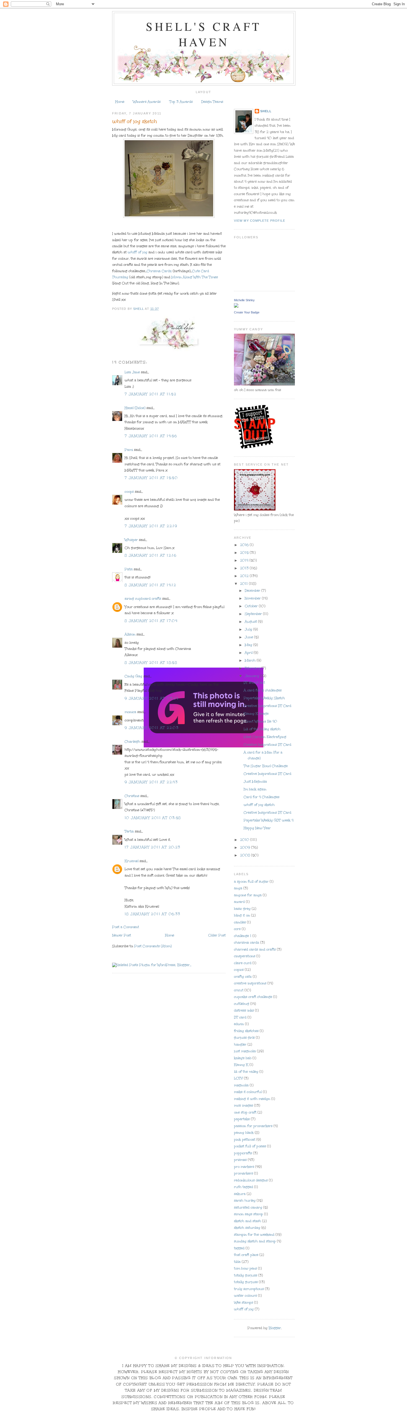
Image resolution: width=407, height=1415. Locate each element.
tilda (237, 1262)
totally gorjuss (245, 1275)
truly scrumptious (249, 1289)
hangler (240, 1044)
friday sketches (246, 1031)
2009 (245, 847)
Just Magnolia (255, 781)
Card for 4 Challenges (261, 797)
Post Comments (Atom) (153, 946)
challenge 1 (242, 936)
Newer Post (121, 935)
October (252, 606)
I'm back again (255, 789)
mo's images (243, 1105)
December (253, 590)
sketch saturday (247, 1227)
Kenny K (241, 1064)
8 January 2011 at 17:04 (151, 621)
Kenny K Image (256, 713)
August (251, 621)
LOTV (238, 1078)
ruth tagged (243, 1187)
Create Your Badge (246, 312)
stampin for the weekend (254, 1234)
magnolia (241, 1085)
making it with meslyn (252, 1099)
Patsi (129, 569)
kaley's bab (242, 1058)
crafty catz (243, 976)
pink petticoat (244, 1139)
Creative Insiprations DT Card (267, 706)
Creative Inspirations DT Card (267, 774)
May (249, 645)
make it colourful (248, 1092)
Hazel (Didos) (135, 408)
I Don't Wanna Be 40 (260, 721)
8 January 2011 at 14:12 (150, 585)
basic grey (242, 908)
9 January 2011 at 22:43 (151, 782)
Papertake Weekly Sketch (264, 698)
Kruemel (131, 861)
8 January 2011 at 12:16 (150, 555)
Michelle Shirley (244, 300)
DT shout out (254, 682)
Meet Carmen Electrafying (265, 737)
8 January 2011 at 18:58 (151, 662)
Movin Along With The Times (194, 277)
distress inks (244, 1010)
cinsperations (244, 956)
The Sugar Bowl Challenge (266, 766)
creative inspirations (250, 983)
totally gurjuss (246, 1282)
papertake (242, 1119)
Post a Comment (125, 927)
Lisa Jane (132, 372)
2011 (244, 583)
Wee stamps (243, 1302)
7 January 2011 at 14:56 (151, 436)
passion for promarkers (253, 1126)
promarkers (243, 1173)
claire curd (242, 963)
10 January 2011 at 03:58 (153, 818)
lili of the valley (246, 1071)
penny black (244, 1132)
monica (130, 712)
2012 (245, 576)
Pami (129, 450)
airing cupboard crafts (143, 598)
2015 (245, 552)
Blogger (275, 1328)
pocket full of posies (250, 1146)
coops (129, 491)
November (253, 598)
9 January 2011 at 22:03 (152, 728)
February (253, 668)
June (249, 637)
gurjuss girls (244, 1037)
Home (119, 101)
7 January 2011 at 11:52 (150, 394)
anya (238, 888)
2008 (245, 855)
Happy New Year (257, 828)
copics (239, 969)
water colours (245, 1295)
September (254, 614)
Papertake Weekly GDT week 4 (268, 820)
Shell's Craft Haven (203, 34)
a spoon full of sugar (251, 881)
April (249, 652)
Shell (266, 111)
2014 (244, 560)
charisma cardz (246, 942)
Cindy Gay (133, 676)
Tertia (129, 831)
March (251, 660)
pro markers (244, 1166)
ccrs (237, 929)
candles (240, 922)
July (249, 629)
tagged (239, 1248)
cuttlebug (241, 1004)
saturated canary (248, 1207)
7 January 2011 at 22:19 (151, 526)
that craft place (246, 1255)
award (239, 902)
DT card (240, 1017)
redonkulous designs (251, 1180)
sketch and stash (247, 1221)
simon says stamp (248, 1214)
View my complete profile (259, 220)
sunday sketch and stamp (255, 1241)
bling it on (242, 915)
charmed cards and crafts (255, 949)
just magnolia (245, 1051)
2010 (245, 839)
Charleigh (132, 741)
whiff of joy (137, 252)
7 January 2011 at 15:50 (151, 478)
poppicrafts (243, 1153)
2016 (245, 545)
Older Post (217, 935)
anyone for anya (248, 895)
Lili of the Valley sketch (262, 729)
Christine (132, 796)
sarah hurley (245, 1200)
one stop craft (245, 1112)
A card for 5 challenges (263, 690)
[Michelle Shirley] (236, 306)
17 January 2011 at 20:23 (153, 847)
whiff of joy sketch (259, 805)
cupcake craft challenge (253, 997)
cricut (238, 990)
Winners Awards (147, 101)
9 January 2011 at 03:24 (151, 698)
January (252, 676)
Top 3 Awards (181, 101)
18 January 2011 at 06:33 (153, 914)
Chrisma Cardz (160, 271)
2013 (245, 568)
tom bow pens (245, 1268)
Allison (130, 634)
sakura (240, 1194)
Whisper (131, 540)
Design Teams (212, 101)
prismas (240, 1160)
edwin (239, 1024)
